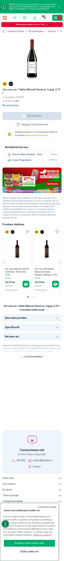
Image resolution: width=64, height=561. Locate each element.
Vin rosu (52, 31)
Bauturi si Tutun (16, 31)
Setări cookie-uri (29, 551)
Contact (37, 467)
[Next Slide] (60, 260)
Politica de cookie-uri (42, 535)
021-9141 (21, 460)
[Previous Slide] (3, 260)
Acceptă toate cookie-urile (29, 543)
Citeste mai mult (33, 357)
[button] (24, 17)
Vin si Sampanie (35, 31)
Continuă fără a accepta (47, 507)
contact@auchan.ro (42, 460)
